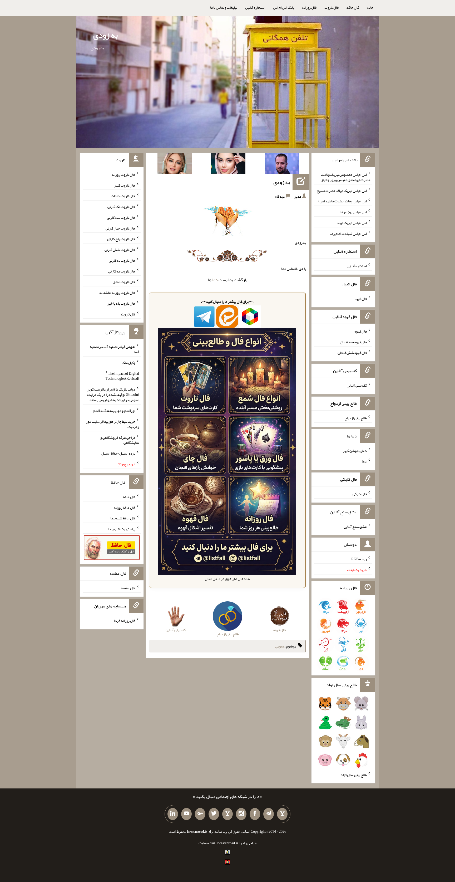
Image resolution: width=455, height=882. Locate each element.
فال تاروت (331, 7)
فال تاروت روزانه (123, 174)
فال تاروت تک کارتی (121, 206)
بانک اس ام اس (283, 7)
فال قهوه (360, 331)
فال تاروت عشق (124, 281)
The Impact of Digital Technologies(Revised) (122, 375)
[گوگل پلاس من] (200, 814)
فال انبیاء (360, 298)
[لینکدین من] (172, 814)
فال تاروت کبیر (124, 185)
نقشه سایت (207, 843)
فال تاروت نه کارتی (122, 260)
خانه (370, 7)
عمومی (280, 646)
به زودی (105, 35)
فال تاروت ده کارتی (121, 271)
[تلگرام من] (268, 814)
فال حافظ (353, 7)
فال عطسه (128, 588)
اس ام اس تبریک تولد (352, 222)
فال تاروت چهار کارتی (120, 228)
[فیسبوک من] (255, 814)
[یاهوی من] (282, 814)
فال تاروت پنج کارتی (121, 238)
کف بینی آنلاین (357, 385)
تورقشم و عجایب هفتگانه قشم (114, 410)
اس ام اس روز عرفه (353, 212)
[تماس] (227, 814)
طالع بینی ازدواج (355, 418)
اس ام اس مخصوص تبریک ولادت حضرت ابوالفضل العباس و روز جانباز (345, 177)
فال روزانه (309, 7)
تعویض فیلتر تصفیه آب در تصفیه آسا (114, 349)
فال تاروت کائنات (123, 195)
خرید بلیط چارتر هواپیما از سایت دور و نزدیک (112, 424)
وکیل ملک (128, 362)
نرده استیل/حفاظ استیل (118, 453)
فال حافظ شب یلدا (122, 518)
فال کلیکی (360, 494)
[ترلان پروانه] (228, 164)
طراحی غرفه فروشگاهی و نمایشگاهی (119, 439)
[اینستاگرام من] (241, 814)
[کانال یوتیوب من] (186, 814)
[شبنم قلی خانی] (174, 164)
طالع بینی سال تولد (353, 774)
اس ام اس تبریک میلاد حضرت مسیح (342, 190)
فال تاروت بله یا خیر (121, 303)
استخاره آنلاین (255, 7)
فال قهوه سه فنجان (353, 341)
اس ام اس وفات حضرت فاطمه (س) (342, 201)
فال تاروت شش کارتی (120, 249)
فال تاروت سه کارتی (121, 217)
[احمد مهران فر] (282, 164)
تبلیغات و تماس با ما (223, 7)
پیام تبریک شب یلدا (121, 529)
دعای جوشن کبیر (355, 450)
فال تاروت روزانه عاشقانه (117, 292)
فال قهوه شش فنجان (352, 352)
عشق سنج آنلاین (355, 526)
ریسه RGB (359, 559)
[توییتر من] (214, 814)
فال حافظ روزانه (124, 507)
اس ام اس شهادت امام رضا (348, 233)
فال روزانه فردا (124, 620)
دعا (215, 279)
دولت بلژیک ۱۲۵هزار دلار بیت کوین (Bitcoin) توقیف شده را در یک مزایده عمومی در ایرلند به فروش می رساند (113, 394)
